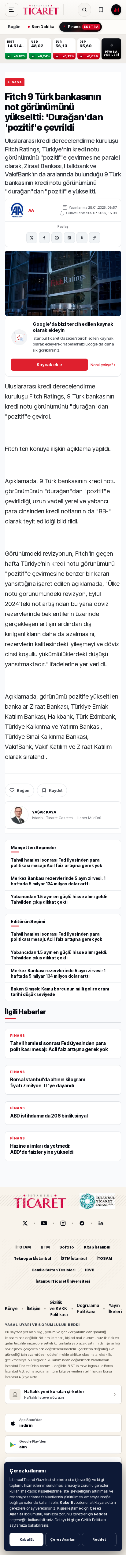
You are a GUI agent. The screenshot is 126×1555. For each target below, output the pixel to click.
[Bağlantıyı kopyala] (94, 237)
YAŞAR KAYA (44, 811)
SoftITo (66, 1247)
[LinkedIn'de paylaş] (69, 237)
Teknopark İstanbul (32, 1258)
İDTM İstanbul (74, 1258)
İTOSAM (104, 1258)
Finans (15, 82)
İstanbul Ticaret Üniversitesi (63, 1281)
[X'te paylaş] (31, 237)
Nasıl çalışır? (103, 364)
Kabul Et (27, 1539)
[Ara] (84, 10)
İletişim (33, 1308)
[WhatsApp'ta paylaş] (56, 237)
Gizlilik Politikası (93, 1520)
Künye (11, 1308)
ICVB (89, 1270)
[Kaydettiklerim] (101, 9)
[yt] (44, 1223)
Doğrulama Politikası (88, 1308)
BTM (45, 1247)
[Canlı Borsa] (116, 9)
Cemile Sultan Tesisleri (53, 1270)
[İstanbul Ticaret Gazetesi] (42, 9)
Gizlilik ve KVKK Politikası (59, 1308)
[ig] (63, 1223)
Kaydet (55, 790)
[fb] (82, 1223)
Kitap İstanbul (97, 1247)
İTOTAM (23, 1247)
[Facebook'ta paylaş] (44, 237)
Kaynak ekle (49, 364)
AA (31, 210)
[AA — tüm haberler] (17, 210)
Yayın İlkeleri (115, 1308)
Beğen (23, 790)
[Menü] (11, 9)
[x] (25, 1223)
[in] (101, 1223)
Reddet (99, 1539)
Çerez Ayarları (62, 1539)
